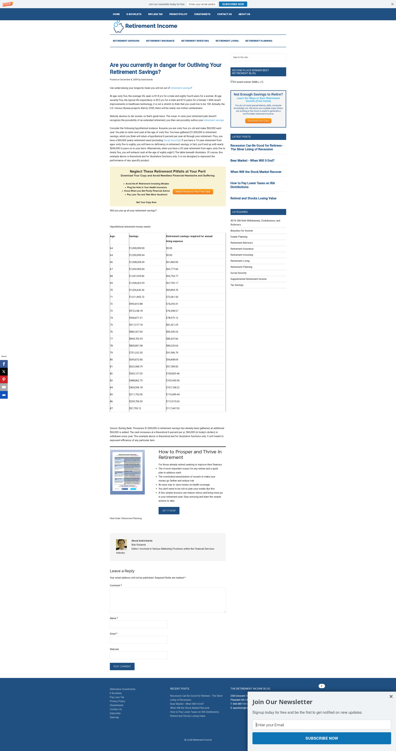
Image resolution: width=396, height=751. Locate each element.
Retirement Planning (132, 518)
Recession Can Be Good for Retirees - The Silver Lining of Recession (257, 147)
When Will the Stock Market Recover (256, 172)
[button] (198, 4)
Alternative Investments (122, 689)
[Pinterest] (4, 379)
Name (114, 618)
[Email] (4, 387)
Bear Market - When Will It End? (252, 160)
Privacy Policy (117, 701)
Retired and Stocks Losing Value (253, 198)
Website (114, 649)
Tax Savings (236, 285)
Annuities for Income (241, 230)
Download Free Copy (258, 120)
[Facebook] (4, 364)
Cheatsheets (116, 705)
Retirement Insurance (242, 248)
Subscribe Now (233, 4)
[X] (4, 372)
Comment (116, 585)
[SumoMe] (4, 395)
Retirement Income (198, 26)
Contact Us (116, 709)
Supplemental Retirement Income (248, 279)
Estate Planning (238, 236)
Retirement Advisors (241, 242)
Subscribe (115, 713)
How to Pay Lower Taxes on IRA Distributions (194, 711)
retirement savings (181, 88)
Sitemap (114, 717)
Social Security (172, 140)
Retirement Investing (241, 254)
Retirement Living (240, 260)
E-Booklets (116, 693)
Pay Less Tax (117, 697)
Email (113, 633)
